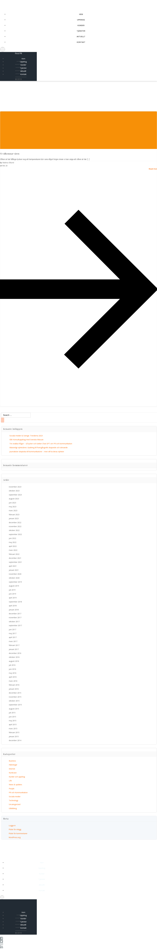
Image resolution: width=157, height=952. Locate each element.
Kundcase (13, 773)
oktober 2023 (14, 491)
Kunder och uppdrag (17, 777)
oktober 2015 (14, 701)
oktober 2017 (14, 621)
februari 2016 (14, 685)
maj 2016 (12, 673)
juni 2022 (12, 538)
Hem (81, 14)
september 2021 (15, 562)
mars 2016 (13, 681)
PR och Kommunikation (18, 792)
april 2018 (13, 605)
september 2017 (15, 625)
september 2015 (15, 705)
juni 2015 (12, 716)
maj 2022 (12, 542)
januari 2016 (14, 689)
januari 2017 (14, 649)
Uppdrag (81, 20)
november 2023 (15, 487)
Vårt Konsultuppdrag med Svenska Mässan (26, 439)
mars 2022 (13, 550)
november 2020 (15, 574)
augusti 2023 (14, 498)
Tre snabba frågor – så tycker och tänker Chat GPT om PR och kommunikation (40, 443)
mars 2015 (13, 728)
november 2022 (15, 526)
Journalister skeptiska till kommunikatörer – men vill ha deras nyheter (36, 451)
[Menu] (78, 49)
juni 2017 (12, 629)
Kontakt (81, 42)
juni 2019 (12, 594)
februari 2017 (14, 645)
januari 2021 (14, 570)
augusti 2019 (14, 586)
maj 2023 (12, 506)
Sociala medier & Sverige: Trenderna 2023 (26, 435)
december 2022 (15, 522)
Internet (12, 769)
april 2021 (13, 566)
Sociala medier (14, 796)
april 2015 (13, 724)
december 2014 (15, 740)
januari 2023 (14, 518)
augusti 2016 (14, 661)
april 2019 (13, 598)
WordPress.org (14, 837)
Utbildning (13, 808)
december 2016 (15, 653)
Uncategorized (14, 804)
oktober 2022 (14, 530)
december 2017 (15, 613)
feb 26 (4, 165)
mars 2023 (13, 510)
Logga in (12, 825)
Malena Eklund (8, 162)
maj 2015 (12, 720)
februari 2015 (14, 732)
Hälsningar (13, 765)
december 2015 (15, 693)
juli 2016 (12, 665)
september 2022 (15, 534)
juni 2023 (12, 502)
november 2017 (15, 617)
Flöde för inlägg (15, 829)
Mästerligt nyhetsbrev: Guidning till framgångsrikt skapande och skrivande (38, 447)
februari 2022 (14, 554)
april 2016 (13, 677)
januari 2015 (14, 736)
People (11, 788)
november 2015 (15, 697)
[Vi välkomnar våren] (78, 147)
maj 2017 (12, 633)
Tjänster (81, 31)
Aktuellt (81, 36)
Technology (13, 800)
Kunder (81, 25)
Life (10, 780)
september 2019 (15, 582)
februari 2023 (14, 514)
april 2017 (13, 637)
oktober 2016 (14, 657)
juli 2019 (12, 590)
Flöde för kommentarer (18, 833)
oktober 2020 (14, 578)
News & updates (15, 784)
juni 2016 (12, 669)
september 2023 (15, 495)
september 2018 (15, 602)
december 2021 (15, 558)
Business (12, 761)
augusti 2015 (14, 709)
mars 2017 (13, 641)
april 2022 (13, 546)
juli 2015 (12, 712)
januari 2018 (14, 609)
